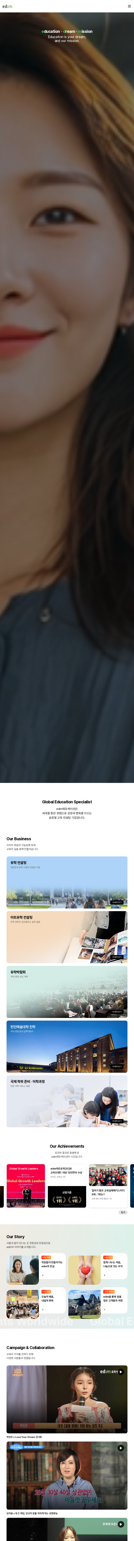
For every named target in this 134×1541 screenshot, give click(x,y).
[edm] (7, 6)
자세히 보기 (117, 902)
